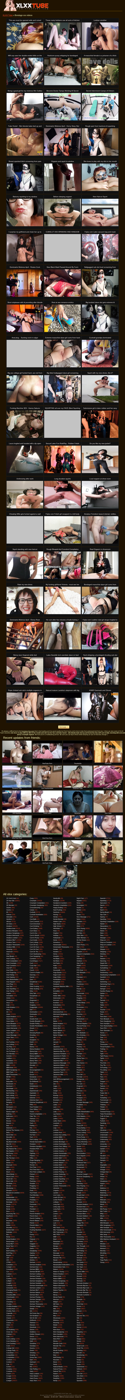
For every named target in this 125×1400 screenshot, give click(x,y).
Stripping (103, 952)
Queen (79, 1146)
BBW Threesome (12, 1074)
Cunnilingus (34, 961)
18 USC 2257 (54, 1397)
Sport (102, 910)
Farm (31, 1123)
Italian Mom (57, 1033)
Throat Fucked (105, 1047)
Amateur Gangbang (12, 933)
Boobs (8, 1204)
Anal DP (9, 968)
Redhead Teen (82, 1163)
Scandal (79, 1232)
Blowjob (9, 1190)
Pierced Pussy (81, 1026)
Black (8, 1172)
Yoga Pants (104, 1260)
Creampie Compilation (37, 903)
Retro (78, 1169)
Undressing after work (24, 479)
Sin (78, 1320)
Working (103, 1246)
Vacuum (102, 1158)
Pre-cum (79, 1084)
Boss (8, 1211)
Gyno (31, 1364)
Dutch (32, 1042)
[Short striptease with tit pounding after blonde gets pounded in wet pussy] (25, 318)
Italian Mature (57, 1030)
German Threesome (36, 1304)
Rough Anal (80, 1195)
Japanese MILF (58, 1061)
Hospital (56, 956)
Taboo (102, 996)
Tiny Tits (103, 1065)
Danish (32, 977)
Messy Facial (57, 1297)
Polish (79, 1067)
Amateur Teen (11, 942)
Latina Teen (57, 1121)
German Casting (35, 1274)
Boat (7, 1195)
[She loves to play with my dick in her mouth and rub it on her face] (100, 177)
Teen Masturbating (106, 1026)
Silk (78, 1318)
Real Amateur (81, 1153)
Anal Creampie (11, 963)
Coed (8, 1346)
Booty (8, 1209)
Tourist (102, 1088)
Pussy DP (80, 1125)
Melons (55, 1292)
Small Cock (80, 1346)
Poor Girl (80, 1074)
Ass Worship (10, 1054)
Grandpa (33, 1346)
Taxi (101, 1007)
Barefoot (9, 1109)
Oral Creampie (81, 949)
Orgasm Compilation (83, 954)
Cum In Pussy (34, 938)
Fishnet (32, 1174)
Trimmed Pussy (105, 1112)
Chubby (9, 1304)
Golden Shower (35, 1334)
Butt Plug (9, 1253)
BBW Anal (9, 1067)
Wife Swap (103, 1234)
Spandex (80, 1380)
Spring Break (104, 912)
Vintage (102, 1169)
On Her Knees (81, 940)
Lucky (55, 1218)
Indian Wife (57, 996)
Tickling (102, 1049)
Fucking (32, 1227)
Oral (78, 947)
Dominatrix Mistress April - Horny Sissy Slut (62, 126)
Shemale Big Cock (83, 1288)
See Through (81, 1246)
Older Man (80, 935)
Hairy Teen (33, 1380)
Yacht (102, 1255)
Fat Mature (33, 1132)
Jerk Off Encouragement (61, 1079)
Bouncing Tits (10, 1214)
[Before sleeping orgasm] (62, 212)
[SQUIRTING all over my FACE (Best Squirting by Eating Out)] (62, 424)
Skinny (79, 1327)
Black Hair (9, 1181)
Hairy (31, 1371)
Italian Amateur (58, 1023)
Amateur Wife (10, 947)
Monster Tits (57, 1346)
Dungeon (33, 1040)
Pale (78, 979)
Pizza (78, 1042)
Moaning (56, 1322)
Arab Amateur (10, 1007)
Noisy (78, 903)
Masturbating (57, 1262)
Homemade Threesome (61, 947)
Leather (55, 1125)
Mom (55, 1327)
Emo (31, 1067)
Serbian (79, 1260)
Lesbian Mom (57, 1165)
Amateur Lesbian (12, 938)
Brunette (9, 1227)
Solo (78, 1371)
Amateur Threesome (13, 945)
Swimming (103, 982)
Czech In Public (35, 972)
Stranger (103, 938)
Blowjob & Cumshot (12, 1193)
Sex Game (80, 1262)
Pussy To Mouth (82, 1144)
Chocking (9, 1302)
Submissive (104, 965)
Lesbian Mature (58, 1163)
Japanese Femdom (59, 1054)
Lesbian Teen (57, 1183)
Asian (8, 1014)
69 (7, 912)
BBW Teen (9, 1072)
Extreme (32, 1098)
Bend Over (9, 1135)
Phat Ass (79, 1014)
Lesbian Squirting (59, 1179)
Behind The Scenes (12, 1130)
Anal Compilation (12, 961)
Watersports (104, 1195)
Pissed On (80, 1037)
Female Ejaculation (36, 1142)
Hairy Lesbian (34, 1373)
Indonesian (57, 998)
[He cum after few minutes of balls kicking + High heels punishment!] (62, 635)
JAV (54, 1037)
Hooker (55, 949)
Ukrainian (103, 1130)
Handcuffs (56, 898)
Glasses (32, 1325)
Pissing (79, 1040)
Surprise (103, 970)
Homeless (56, 942)
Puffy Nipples (81, 1116)
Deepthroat (33, 982)
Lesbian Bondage (59, 1142)
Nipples (79, 901)
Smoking (80, 1350)
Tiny (101, 1061)
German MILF (34, 1290)
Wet (101, 1207)
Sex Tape (80, 1267)
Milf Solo (56, 1304)
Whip (102, 1214)
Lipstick (55, 1193)
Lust (54, 1223)
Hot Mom (56, 961)
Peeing (79, 996)
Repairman (80, 1165)
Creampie (33, 901)
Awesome (9, 1063)
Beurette (9, 1137)
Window (102, 1244)
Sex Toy (79, 1269)
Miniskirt (56, 1311)
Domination (33, 1012)
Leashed (56, 1123)
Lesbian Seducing (59, 1174)
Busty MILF (10, 1244)
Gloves (32, 1329)
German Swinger (35, 1299)
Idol (54, 989)
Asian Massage (11, 1035)
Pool (78, 1072)
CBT (7, 1258)
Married (55, 1248)
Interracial (56, 1009)
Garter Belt (33, 1258)
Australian (9, 1061)
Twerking (103, 1123)
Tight (101, 1054)
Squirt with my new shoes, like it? (100, 373)
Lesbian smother (100, 20)
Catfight (8, 1281)
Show (78, 1309)
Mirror (55, 1313)
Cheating (9, 1292)
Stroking (103, 954)
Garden (32, 1255)
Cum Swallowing (35, 954)
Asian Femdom (11, 1026)
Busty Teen (10, 1246)
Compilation (10, 1357)
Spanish (103, 898)
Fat (31, 1128)
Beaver (8, 1123)
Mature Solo (57, 1288)
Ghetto (32, 1309)
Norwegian (80, 905)
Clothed (9, 1334)
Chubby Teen (10, 1311)
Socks (79, 1364)
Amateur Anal (10, 928)
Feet (31, 1137)
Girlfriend (33, 1320)
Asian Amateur (11, 1016)
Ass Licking (10, 1044)
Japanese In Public (59, 1056)
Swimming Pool (105, 984)
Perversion (80, 1007)
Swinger (103, 989)
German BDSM (35, 1271)
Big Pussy (9, 1153)
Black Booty (10, 1174)
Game (32, 1248)
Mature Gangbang (59, 1281)
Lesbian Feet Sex (59, 1149)
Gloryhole (33, 1327)
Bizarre (8, 1169)
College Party (10, 1350)
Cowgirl (8, 1380)
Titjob (102, 1072)
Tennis (102, 1033)
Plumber (79, 1054)
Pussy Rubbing (82, 1139)
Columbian (10, 1353)
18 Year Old (10, 901)
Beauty (8, 1121)
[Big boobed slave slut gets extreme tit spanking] (100, 318)
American (9, 952)
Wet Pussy (103, 1209)
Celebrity (9, 1285)
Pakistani (80, 977)
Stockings (103, 928)
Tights (102, 1058)
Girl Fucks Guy (34, 1313)
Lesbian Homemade (60, 1153)
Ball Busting (10, 1091)
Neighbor (56, 1378)
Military (55, 1306)
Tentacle (103, 1035)
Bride (8, 1223)
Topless (102, 1086)
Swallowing (104, 972)
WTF (101, 1186)
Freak (32, 1207)
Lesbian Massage (59, 1160)
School (79, 1234)
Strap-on (103, 940)
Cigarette (9, 1313)
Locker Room (57, 1200)
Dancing (32, 975)
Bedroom (9, 1128)
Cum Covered (34, 921)
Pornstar (79, 1077)
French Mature (34, 1220)
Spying (102, 917)
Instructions (57, 1005)
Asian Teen (10, 1037)
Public (79, 1109)
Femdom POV (34, 1149)
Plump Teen (81, 1058)
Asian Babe (10, 1021)
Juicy (55, 1088)
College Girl (10, 1348)
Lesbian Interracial (59, 1156)
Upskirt (102, 1149)
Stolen (102, 931)
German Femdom (35, 1278)
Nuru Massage (81, 917)
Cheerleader (10, 1297)
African (8, 921)
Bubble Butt (10, 1230)
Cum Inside (33, 940)
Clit (7, 1327)
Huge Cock (57, 975)
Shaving (79, 1278)
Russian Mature (82, 1211)
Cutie (31, 968)
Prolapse (80, 1098)
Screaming (80, 1239)
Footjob (32, 1197)
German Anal (34, 1267)
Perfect (79, 1000)
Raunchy (80, 1151)
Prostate (79, 1100)
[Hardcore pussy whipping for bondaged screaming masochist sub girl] (62, 71)
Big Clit (8, 1144)
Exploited (33, 1093)
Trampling (103, 1098)
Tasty (102, 1003)
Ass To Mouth (10, 1049)
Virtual (102, 1176)
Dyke (31, 1044)
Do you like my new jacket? (100, 443)
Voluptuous (104, 1181)
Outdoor (79, 961)
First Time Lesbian (36, 1172)
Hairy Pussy (34, 1378)
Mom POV (56, 1339)
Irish (54, 1019)
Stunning (103, 961)
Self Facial (80, 1248)
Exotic (32, 1088)
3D (7, 903)
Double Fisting (34, 1023)
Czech (32, 970)
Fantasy (32, 1121)
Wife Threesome (105, 1237)
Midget (55, 1302)
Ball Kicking (10, 1093)
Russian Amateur (82, 1204)
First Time (33, 1167)
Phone (79, 1016)
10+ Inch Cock (11, 898)
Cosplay (9, 1369)
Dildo (31, 984)
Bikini (8, 1160)
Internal (55, 1007)
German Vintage (35, 1306)
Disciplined (33, 996)
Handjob (56, 901)
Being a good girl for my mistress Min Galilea (25, 91)
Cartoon (9, 1274)
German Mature (35, 1292)
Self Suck (80, 1255)
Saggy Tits (80, 1223)
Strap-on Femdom (106, 942)
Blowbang (9, 1188)
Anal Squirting (11, 989)
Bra (7, 1218)
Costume (9, 1371)
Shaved (79, 1276)
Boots (8, 1207)
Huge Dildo (57, 977)
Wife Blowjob (104, 1223)
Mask (55, 1251)
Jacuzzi (55, 1042)
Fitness (32, 1179)
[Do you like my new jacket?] (100, 459)
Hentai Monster (58, 919)
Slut (78, 1343)
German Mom (34, 1295)
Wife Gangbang (105, 1225)
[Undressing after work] (25, 494)
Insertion (56, 1003)
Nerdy (55, 1380)
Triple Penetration (106, 1114)
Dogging (33, 1005)
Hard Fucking (57, 910)
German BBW (34, 1269)
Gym (31, 1360)
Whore (102, 1216)
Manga (55, 1246)
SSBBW (79, 1220)
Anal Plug (9, 984)
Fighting (32, 1153)
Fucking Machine (35, 1230)
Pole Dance (80, 1063)
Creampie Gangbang (37, 905)
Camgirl (9, 1267)
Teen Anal (103, 1016)
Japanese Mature (59, 1065)
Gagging (33, 1246)
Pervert (79, 1009)
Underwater (104, 1135)
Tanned (102, 1000)
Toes (101, 1077)
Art (7, 1012)
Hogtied (55, 933)
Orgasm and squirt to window (62, 161)
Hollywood (56, 938)
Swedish (103, 977)
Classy (8, 1322)
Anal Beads (10, 956)
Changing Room (11, 1290)
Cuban (32, 910)
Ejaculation (33, 1063)
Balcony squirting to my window (25, 197)
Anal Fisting (10, 975)
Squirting (103, 919)
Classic (8, 1318)
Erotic (32, 1072)
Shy (78, 1313)
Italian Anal (57, 1026)
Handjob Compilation (60, 905)
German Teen (34, 1302)
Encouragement (35, 1070)
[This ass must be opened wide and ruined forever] (25, 36)
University (103, 1144)
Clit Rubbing (10, 1329)
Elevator (32, 1065)
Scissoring (80, 1237)
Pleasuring (80, 1049)
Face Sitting (34, 1109)
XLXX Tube (8, 15)
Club (8, 1336)
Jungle (55, 1091)
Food (31, 1190)
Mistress (56, 1320)
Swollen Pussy (105, 991)
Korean (55, 1102)
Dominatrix (33, 1014)
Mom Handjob (58, 1334)
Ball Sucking (10, 1098)
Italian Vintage (58, 1035)
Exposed (33, 1095)
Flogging (33, 1186)
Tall (101, 998)
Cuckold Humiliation (36, 914)
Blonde (8, 1186)
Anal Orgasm (10, 982)
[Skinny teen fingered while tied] (25, 671)
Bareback (9, 1107)
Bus (7, 1234)
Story (102, 935)
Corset (8, 1367)
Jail (54, 1044)
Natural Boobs (58, 1367)
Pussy (79, 1123)
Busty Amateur (11, 1239)
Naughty (56, 1376)
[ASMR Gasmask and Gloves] (100, 706)
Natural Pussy (57, 1369)
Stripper (102, 949)
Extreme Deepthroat (36, 1102)
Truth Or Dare (104, 1116)
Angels (8, 993)
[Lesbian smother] (100, 36)
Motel (55, 1348)
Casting (8, 1278)
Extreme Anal (34, 1100)
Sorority (79, 1378)
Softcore (79, 1369)
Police (79, 1065)
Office (78, 924)
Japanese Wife (58, 1074)
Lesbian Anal (57, 1132)
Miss (54, 1316)
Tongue (102, 1081)
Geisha (32, 1260)
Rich (78, 1179)
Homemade (57, 945)
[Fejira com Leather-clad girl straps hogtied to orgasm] (100, 635)
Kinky (55, 1093)
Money (55, 1341)
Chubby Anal (10, 1309)
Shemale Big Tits (82, 1290)
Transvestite (104, 1102)
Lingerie (56, 1190)
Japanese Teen (58, 1072)
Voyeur (102, 1183)
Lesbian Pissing (58, 1172)
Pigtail (79, 1030)
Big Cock (9, 1146)
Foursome (33, 1204)
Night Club (80, 898)
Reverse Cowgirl (82, 1174)
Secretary (80, 1241)
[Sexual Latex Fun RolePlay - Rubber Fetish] (62, 459)
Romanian (80, 1188)
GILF (31, 1241)
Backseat (9, 1086)
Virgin (102, 1174)
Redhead (80, 1160)
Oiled (78, 926)
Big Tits (8, 1156)
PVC (78, 975)
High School (57, 926)
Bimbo (8, 1163)
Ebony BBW (34, 1054)
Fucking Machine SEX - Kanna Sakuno (25, 408)
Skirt (78, 1329)
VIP (101, 1153)
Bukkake (9, 1232)
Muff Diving (57, 1357)
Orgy (78, 956)
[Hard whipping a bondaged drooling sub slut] (100, 671)
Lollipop (56, 1202)
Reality (79, 1158)
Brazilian (9, 1220)
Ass (7, 1040)
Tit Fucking (103, 1067)
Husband (56, 984)
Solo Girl (79, 1373)
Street (102, 947)
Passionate (80, 993)
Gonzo (32, 1336)
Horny (55, 954)
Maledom (56, 1244)
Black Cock (10, 1176)
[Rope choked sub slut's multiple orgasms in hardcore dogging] (25, 706)
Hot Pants (56, 963)
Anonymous (10, 1000)
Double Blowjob (35, 1021)
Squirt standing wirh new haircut (25, 549)
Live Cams (56, 1195)
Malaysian (56, 1241)
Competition (10, 1355)
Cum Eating (34, 928)
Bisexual (9, 1165)
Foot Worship (34, 1195)
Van (101, 1163)
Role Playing (81, 1186)
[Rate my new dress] (25, 600)
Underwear (104, 1137)
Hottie (55, 968)
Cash (8, 1276)
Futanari (32, 1239)
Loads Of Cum (58, 1197)
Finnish (32, 1165)
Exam (32, 1084)
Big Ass (8, 1139)
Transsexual (104, 1100)
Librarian (56, 1188)
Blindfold (9, 1183)
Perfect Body (81, 1003)
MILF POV (56, 1234)
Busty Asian (10, 1241)
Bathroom (9, 1116)
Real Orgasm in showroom (100, 549)
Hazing (55, 914)
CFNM (8, 1262)
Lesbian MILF (57, 1158)
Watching (103, 1193)
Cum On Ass (34, 945)
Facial (32, 1112)
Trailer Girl (103, 1093)
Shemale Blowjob (82, 1292)
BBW (8, 1065)
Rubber (79, 1200)
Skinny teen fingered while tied (25, 655)
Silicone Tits (81, 1316)
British (8, 1225)
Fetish (32, 1151)
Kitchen (55, 1098)
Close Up (9, 1332)
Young (102, 1262)
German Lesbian (35, 1288)
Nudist (79, 910)
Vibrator (102, 1167)
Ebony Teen (34, 1061)
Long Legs (56, 1207)
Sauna (79, 1230)
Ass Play (9, 1047)
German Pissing (35, 1297)
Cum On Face (34, 947)
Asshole (9, 1056)
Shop (78, 1302)
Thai (101, 1037)
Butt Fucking (10, 1251)
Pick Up (79, 1021)
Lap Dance (57, 1114)
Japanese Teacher (59, 1070)
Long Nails (56, 1209)
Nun (78, 912)
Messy (55, 1295)
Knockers (56, 1100)
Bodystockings (11, 1200)
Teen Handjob (104, 1023)
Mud (54, 1355)
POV (78, 968)
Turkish (102, 1121)
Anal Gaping (10, 977)
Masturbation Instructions (61, 1265)
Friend (32, 1223)
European (33, 1077)
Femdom (33, 1144)
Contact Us (78, 1397)
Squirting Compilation (107, 921)
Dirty (31, 991)
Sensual (79, 1258)
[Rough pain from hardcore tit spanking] (100, 142)
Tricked (102, 1109)
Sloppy (79, 1339)
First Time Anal (35, 1169)
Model (55, 1325)
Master (55, 1260)
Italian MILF (57, 1028)
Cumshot (33, 958)
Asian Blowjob (11, 1023)
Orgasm (79, 952)
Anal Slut (9, 986)
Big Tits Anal (10, 1158)
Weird (102, 1204)
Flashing (33, 1181)
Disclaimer (47, 1397)
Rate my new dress (24, 584)
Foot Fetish (33, 1193)
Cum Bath (33, 919)
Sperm (102, 905)
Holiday (55, 935)
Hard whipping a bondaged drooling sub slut (100, 655)
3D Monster (10, 905)
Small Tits (80, 1348)
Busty (8, 1237)
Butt (7, 1248)
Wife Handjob (104, 1227)
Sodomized (80, 1367)
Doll (31, 1009)
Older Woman (81, 938)
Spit (101, 907)
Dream (32, 1028)
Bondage (9, 1202)
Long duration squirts (62, 479)
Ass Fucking (10, 1042)
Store (102, 933)
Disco (32, 998)
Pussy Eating (81, 1128)
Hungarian (56, 982)
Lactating (56, 1109)
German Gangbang (36, 1281)
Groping (32, 1355)
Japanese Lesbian (59, 1058)
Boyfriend (9, 1216)
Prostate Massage (83, 1102)
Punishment (81, 1118)
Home (55, 940)
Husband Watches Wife (61, 986)
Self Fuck (80, 1253)
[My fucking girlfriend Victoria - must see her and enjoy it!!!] (62, 600)
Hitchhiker (56, 928)
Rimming (80, 1183)
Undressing (104, 1139)
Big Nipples (10, 1151)
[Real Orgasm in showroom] (100, 565)
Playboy (79, 1044)
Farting (32, 1125)
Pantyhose (80, 984)
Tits (101, 1074)
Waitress (103, 1188)
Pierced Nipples (82, 1023)
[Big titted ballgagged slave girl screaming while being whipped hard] (62, 389)
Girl (31, 1311)
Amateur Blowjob (12, 931)
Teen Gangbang (105, 1021)
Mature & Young (58, 1271)
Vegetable (103, 1165)
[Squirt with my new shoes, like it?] (100, 389)
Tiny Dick (103, 1063)
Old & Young (81, 928)
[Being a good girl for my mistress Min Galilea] (25, 106)
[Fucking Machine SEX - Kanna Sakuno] (25, 424)
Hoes (55, 931)
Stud (101, 956)
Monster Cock (57, 1343)
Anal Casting (10, 958)
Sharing (79, 1274)
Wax (101, 1197)
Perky (78, 1005)
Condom (9, 1360)
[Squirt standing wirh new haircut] (25, 565)
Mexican (56, 1299)
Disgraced (33, 1000)
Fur (31, 1237)
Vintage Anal (104, 1172)
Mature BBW (57, 1278)
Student (102, 958)
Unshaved (103, 1146)
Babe (8, 1079)
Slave (78, 1334)
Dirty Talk (33, 993)
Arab (8, 1005)
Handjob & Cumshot (60, 903)
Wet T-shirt (103, 1211)
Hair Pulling (34, 1369)
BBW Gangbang (11, 1070)
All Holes (9, 924)
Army (8, 1009)
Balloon (8, 1100)
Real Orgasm (81, 1156)
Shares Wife (81, 1271)
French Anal (34, 1216)
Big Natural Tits (11, 1149)
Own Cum (80, 963)
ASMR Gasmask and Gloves (100, 690)
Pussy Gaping (81, 1130)
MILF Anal (56, 1227)
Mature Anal (57, 1276)
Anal (7, 954)
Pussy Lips (80, 1135)
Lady (55, 1112)
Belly (8, 1132)
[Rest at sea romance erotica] (62, 318)
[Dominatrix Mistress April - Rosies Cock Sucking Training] (25, 283)
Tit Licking (103, 1070)
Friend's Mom (34, 1225)
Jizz (54, 1084)
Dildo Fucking (34, 986)
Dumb (32, 1037)
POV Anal (80, 970)
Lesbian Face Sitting (60, 1146)
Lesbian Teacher (58, 1181)
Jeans (55, 1077)
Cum (31, 917)
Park (78, 986)
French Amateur (35, 1214)
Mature (55, 1269)
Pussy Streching (82, 1142)
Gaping (32, 1253)
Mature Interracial (59, 1285)
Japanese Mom (58, 1067)
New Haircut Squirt (100, 197)
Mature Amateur (58, 1274)
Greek (32, 1350)
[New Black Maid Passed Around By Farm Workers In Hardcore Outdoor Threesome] (62, 283)
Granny (32, 1348)
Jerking (55, 1081)
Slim (78, 1336)
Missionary (56, 1318)
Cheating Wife (11, 1295)
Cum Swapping (35, 956)
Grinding (33, 1353)
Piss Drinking (81, 1035)
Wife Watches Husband (108, 1239)
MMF (55, 1237)
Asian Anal (9, 1019)
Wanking (103, 1190)
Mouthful (56, 1353)
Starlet (102, 924)
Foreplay (33, 1200)
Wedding (103, 1202)
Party (78, 991)
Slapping (80, 1332)
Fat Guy (32, 1130)
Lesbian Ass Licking (59, 1135)
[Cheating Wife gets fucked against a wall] (25, 530)
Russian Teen (81, 1218)
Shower (79, 1311)
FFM (31, 1105)
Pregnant (80, 1086)
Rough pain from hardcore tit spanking (100, 126)
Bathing (8, 1114)
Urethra (102, 1151)
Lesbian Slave (58, 1176)
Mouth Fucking (58, 1350)
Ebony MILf (33, 1058)
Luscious (56, 1220)
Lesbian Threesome (60, 1186)
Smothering (80, 1355)
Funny (32, 1234)
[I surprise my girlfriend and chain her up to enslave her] (25, 248)
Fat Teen (33, 1135)
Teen (101, 1014)
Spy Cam (103, 914)
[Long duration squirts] (62, 494)
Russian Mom (81, 1214)
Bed (7, 1125)
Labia (55, 1105)
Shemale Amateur (83, 1283)
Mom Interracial (58, 1336)
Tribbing (103, 1105)
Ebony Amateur (35, 1049)
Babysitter (9, 1081)
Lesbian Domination (60, 1144)
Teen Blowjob (104, 1019)
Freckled (33, 1209)
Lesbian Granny (58, 1151)
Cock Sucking (11, 1343)
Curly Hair (33, 965)
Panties (79, 982)
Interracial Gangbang (60, 1014)
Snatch (79, 1357)
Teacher (102, 1009)
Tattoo (102, 1005)
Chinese (9, 1299)
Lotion (55, 1211)
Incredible (56, 991)
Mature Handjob (58, 1283)
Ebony (32, 1047)
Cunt (31, 963)
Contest (8, 1362)
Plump (79, 1056)
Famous (32, 1118)
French (32, 1211)
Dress (32, 1030)
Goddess (33, 1332)
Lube (55, 1216)
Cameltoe (9, 1265)
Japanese (56, 1047)
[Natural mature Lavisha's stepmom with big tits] (62, 706)
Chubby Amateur (11, 1306)
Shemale (80, 1281)
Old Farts (80, 931)
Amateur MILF (11, 940)
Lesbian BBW (57, 1137)
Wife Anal (103, 1220)
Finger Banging (35, 1160)
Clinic (8, 1325)
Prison (79, 1093)
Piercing (79, 1028)
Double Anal (34, 1019)
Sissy (78, 1322)
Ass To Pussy (10, 1051)
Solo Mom (80, 1376)
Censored (9, 1288)
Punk (78, 1121)
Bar (7, 1105)
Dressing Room (35, 1033)
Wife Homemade (105, 1230)
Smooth (79, 1353)
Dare (31, 979)
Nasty (55, 1364)
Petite (78, 1012)
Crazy (32, 898)
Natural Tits (57, 1371)
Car (7, 1271)
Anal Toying (10, 991)
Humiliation (57, 979)
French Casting (35, 1218)
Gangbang (33, 1251)
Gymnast (33, 1362)
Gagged (32, 1244)
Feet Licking (34, 1139)
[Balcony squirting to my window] (25, 212)
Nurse (79, 914)
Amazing (9, 949)
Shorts (79, 1306)
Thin (101, 1040)
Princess (79, 1091)
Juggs (55, 1086)
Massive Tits (57, 1258)
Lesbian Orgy (57, 1169)
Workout (103, 1248)
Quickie (79, 1149)
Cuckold (32, 912)
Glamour (33, 1322)
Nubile (79, 907)
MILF (55, 1225)
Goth (31, 1341)
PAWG (79, 965)
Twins (102, 1125)
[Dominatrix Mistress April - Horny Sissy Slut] (62, 142)
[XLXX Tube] (27, 5)
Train (102, 1095)
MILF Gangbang (58, 1230)
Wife (101, 1218)
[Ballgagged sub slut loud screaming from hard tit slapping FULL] (100, 283)
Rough (79, 1193)
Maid (55, 1239)
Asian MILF (10, 1033)
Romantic (80, 1190)
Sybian (102, 993)
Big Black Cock (11, 1142)
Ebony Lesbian (35, 1056)
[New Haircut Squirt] (100, 212)
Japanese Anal (58, 1049)
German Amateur (35, 1265)
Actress (8, 914)
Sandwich (80, 1225)
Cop (7, 1364)
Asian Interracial (11, 1028)
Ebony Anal (33, 1051)
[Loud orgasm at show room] (100, 494)
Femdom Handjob (36, 1146)
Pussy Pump (81, 1137)
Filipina (32, 1156)
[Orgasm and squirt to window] (62, 177)
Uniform (102, 1142)
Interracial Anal (58, 1012)
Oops (78, 942)
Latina (55, 1118)
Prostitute (80, 1105)
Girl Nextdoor (34, 1316)
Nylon (79, 919)
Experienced (34, 1091)
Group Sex (33, 1357)
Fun (31, 1232)
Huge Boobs (57, 972)
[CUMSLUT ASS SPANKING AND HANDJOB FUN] (62, 248)
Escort (32, 1074)
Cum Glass (33, 931)
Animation (9, 996)
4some (8, 910)
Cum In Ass (33, 933)
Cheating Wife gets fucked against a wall (25, 514)
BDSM (8, 1077)
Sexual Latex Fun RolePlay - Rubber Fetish (62, 443)
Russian (79, 1202)
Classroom (10, 1320)
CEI (7, 1260)
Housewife (56, 970)
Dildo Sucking (34, 989)
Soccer (79, 1362)
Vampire (103, 1160)
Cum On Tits (34, 952)
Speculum (103, 903)
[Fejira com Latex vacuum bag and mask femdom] (100, 248)
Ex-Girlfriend (34, 1081)
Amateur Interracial (12, 935)
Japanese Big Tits (59, 1051)
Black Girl (9, 1179)
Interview (56, 1016)
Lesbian (56, 1130)
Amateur (9, 926)
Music (55, 1362)
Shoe (78, 1297)
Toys (101, 1091)
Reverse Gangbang (83, 1176)
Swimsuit (103, 986)
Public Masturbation (83, 1112)
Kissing (55, 1095)
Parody (79, 989)
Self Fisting (80, 1251)
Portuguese (80, 1079)
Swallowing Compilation (108, 975)
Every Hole (33, 1079)
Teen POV (103, 1028)
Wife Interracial (105, 1232)
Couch (8, 1373)
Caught (8, 1283)
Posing (79, 1081)
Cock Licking (10, 1339)
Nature (55, 1373)
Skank (79, 1325)
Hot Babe (56, 958)
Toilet (102, 1079)
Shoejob (79, 1299)
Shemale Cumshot (83, 1295)
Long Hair (56, 1204)
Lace (55, 1107)
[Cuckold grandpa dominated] (100, 353)
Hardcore (56, 912)
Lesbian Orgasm (58, 1167)
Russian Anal (81, 1207)
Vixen (102, 1179)
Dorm (31, 1016)
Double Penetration (36, 1026)
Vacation (103, 1156)
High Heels (57, 924)
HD (31, 1367)
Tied (101, 1051)
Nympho (79, 921)
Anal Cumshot (11, 965)
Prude (79, 1107)
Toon (101, 1084)
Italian (55, 1021)
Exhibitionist (34, 1086)
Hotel (55, 965)
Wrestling (103, 1253)
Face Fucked (34, 1107)
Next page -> (63, 727)
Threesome (104, 1044)
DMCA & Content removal (66, 1397)
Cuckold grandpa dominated (100, 338)
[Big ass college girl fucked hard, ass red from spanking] (25, 389)
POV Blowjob (81, 972)
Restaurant (80, 1167)
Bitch (8, 1167)
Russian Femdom (82, 1209)
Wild (101, 1241)
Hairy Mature (34, 1376)
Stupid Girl (103, 963)
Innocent (56, 1000)
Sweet (102, 979)
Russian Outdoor (82, 1216)
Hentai (55, 917)
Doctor (32, 1003)
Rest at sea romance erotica (62, 302)
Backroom (9, 1084)
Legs (55, 1128)
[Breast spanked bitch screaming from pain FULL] (25, 177)
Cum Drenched (35, 924)
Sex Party (80, 1265)
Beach (8, 1118)
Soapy (79, 1360)
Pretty (78, 1088)
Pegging (79, 998)
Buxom (8, 1255)
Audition (9, 1058)
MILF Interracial (58, 1232)
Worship (103, 1251)
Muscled (56, 1360)
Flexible (32, 1183)
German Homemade (36, 1285)
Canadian (9, 1269)
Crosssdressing (35, 907)
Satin (78, 1227)
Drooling (33, 1035)
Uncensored (104, 1132)
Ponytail (79, 1070)
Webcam (103, 1200)
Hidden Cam (57, 921)
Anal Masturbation (12, 979)
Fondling (33, 1188)
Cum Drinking (34, 926)
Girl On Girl (33, 1318)
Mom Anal (56, 1329)
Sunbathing (104, 968)
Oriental (79, 958)
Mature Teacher (58, 1290)
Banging (9, 1102)
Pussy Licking (81, 1132)
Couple (8, 1378)
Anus (8, 1003)
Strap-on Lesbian (106, 945)
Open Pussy (81, 945)
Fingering (33, 1163)
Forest (32, 1202)
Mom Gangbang (58, 1332)
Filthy (31, 1158)
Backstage (9, 1088)
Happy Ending (58, 907)
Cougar (8, 1376)
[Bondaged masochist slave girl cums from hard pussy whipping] (100, 600)
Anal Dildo (9, 970)
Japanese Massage (59, 1063)
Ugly (101, 1128)
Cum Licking (34, 942)
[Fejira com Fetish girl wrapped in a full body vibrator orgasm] (62, 530)
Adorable (9, 917)
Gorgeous (33, 1339)
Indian (55, 993)
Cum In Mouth (34, 935)
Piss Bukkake (81, 1033)
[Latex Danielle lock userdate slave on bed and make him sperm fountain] (62, 671)
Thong (102, 1042)
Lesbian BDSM (58, 1139)
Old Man (79, 933)
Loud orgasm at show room (100, 479)
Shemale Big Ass (82, 1285)
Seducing (80, 1244)
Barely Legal (10, 1112)
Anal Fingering (11, 972)
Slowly (79, 1341)
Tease (102, 1012)
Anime (8, 998)
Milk (54, 1309)
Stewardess (104, 926)
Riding (79, 1181)
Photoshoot (80, 1019)
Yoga (102, 1258)
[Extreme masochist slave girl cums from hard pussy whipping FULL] (62, 353)
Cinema (9, 1316)
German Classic (35, 1276)
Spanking (103, 901)
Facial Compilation (36, 1114)
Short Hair (80, 1304)
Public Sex (80, 1114)
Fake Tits (33, 1116)
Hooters (55, 952)
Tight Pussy (104, 1056)
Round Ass (80, 1197)
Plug (78, 1051)
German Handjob (35, 1283)
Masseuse (56, 1255)
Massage (56, 1253)
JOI (54, 1040)
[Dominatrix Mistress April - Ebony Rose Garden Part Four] (25, 635)
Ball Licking (10, 1095)
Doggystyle (33, 1007)
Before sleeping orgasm (62, 197)
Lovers (55, 1214)
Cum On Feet (34, 949)
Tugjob (102, 1118)
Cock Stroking (11, 1341)
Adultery (9, 919)
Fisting (32, 1176)
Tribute (102, 1107)
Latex (55, 1116)
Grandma (33, 1343)
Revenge (80, 1172)
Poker (79, 1061)
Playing (79, 1047)
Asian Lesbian (11, 1030)
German (32, 1262)
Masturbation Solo (59, 1267)
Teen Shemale (105, 1030)
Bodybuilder (10, 1197)
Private (79, 1095)
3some (8, 907)
